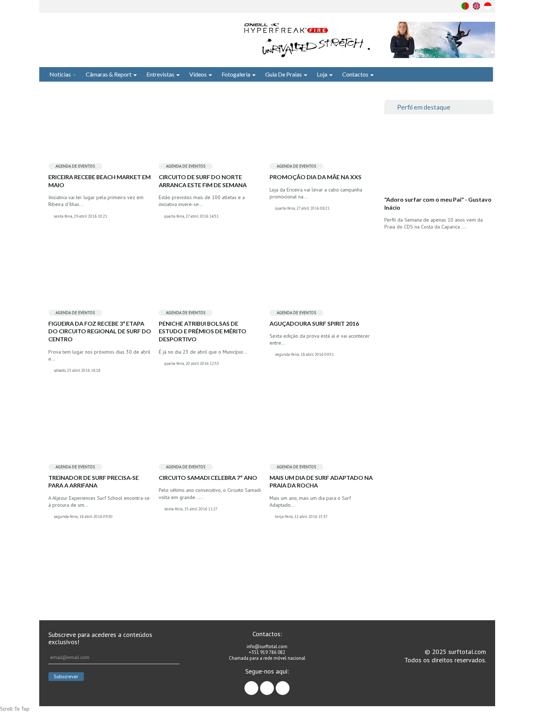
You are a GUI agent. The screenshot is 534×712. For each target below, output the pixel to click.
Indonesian (487, 6)
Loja (322, 74)
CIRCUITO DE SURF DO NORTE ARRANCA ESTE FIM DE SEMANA (203, 180)
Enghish (476, 6)
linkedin (289, 684)
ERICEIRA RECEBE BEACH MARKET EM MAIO (99, 180)
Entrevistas (160, 74)
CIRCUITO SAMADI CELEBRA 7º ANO (208, 477)
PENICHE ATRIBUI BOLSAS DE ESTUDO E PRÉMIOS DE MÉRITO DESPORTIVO (202, 331)
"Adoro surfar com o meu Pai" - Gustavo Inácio (437, 203)
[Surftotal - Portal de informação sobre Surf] (127, 38)
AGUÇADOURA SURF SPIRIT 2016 (314, 323)
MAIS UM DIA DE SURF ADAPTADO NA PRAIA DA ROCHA (321, 481)
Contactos (355, 74)
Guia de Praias (283, 74)
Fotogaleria (236, 74)
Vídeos (198, 74)
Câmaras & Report (109, 74)
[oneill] (368, 40)
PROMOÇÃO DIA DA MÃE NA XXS (315, 176)
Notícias (60, 74)
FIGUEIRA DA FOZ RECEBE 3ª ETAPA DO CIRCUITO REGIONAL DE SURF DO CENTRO (99, 331)
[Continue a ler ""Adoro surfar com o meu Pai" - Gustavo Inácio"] (438, 157)
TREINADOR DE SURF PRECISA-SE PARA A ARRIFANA (93, 481)
